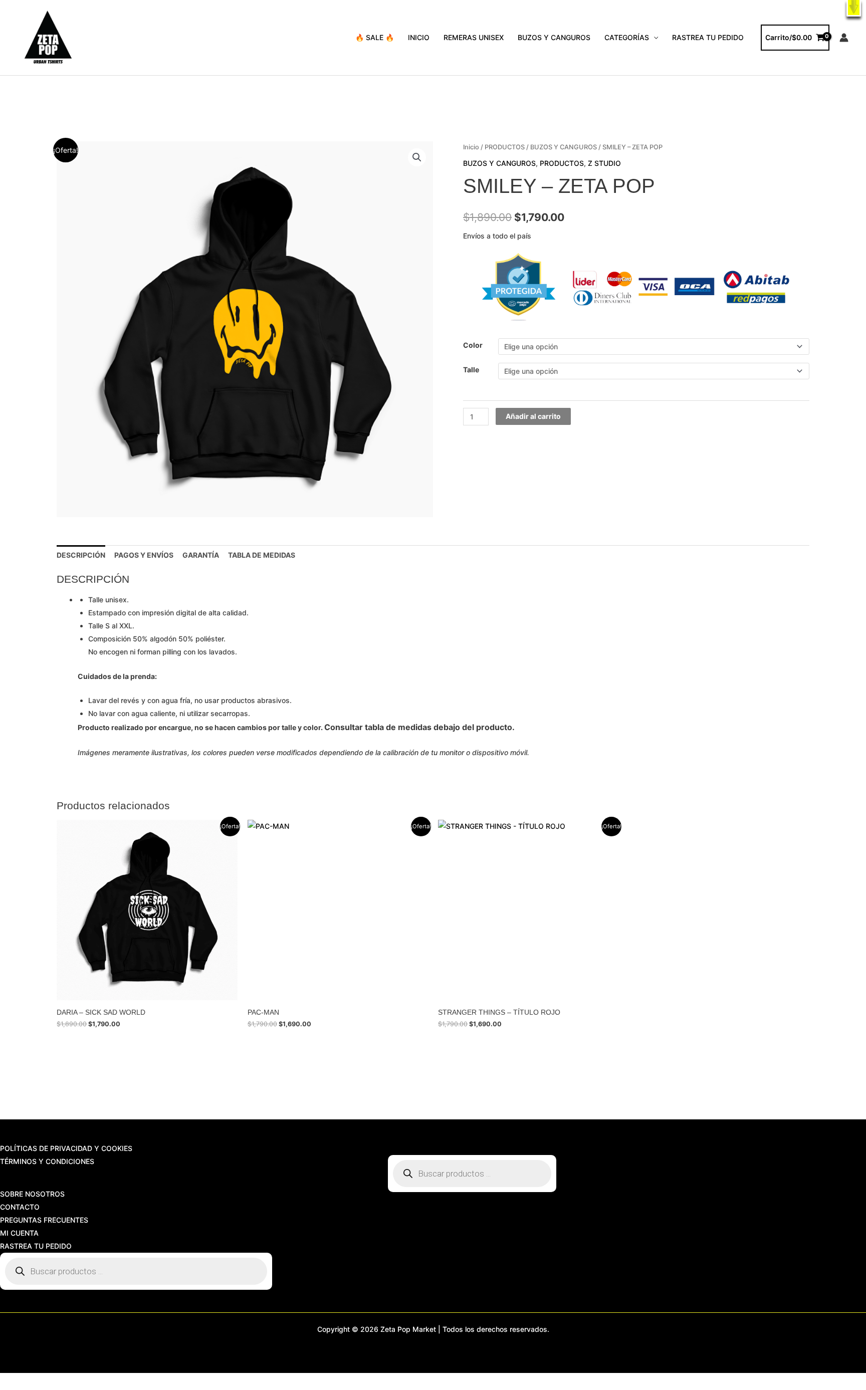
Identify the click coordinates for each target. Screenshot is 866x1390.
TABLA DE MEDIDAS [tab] (261, 555)
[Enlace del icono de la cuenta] (843, 37)
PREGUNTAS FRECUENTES (44, 1220)
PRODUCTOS (505, 147)
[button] (853, 8)
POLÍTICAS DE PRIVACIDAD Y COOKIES (66, 1148)
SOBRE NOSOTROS (32, 1194)
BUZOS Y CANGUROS (554, 37)
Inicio (471, 147)
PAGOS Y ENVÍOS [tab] (143, 555)
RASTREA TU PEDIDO (708, 37)
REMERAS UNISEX (474, 37)
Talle (471, 369)
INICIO (418, 37)
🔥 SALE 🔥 (374, 37)
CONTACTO (20, 1207)
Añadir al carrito (533, 416)
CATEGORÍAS (626, 37)
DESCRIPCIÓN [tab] (81, 555)
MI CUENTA (19, 1233)
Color (473, 345)
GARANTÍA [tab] (200, 555)
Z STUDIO (604, 163)
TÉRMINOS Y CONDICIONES (47, 1161)
